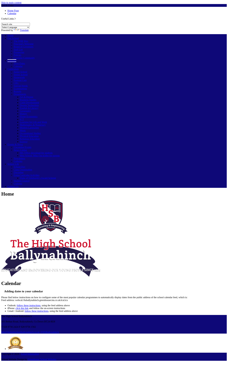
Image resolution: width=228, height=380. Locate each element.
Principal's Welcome (24, 44)
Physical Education (29, 136)
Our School (13, 38)
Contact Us (12, 186)
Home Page (13, 10)
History (23, 113)
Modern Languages (29, 127)
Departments (20, 94)
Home (10, 35)
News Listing (20, 150)
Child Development (29, 102)
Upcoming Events (22, 147)
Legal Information (30, 354)
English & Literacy (29, 108)
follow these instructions (28, 305)
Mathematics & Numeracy (33, 125)
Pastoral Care (20, 80)
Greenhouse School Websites (42, 359)
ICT (22, 119)
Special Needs (21, 85)
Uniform (18, 183)
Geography (25, 111)
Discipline (19, 172)
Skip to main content (11, 2)
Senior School (20, 74)
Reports (17, 91)
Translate (24, 30)
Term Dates (19, 63)
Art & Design (26, 97)
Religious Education (30, 139)
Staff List (18, 49)
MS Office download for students (36, 153)
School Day (19, 166)
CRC (16, 83)
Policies (17, 55)
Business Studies (28, 99)
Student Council (21, 180)
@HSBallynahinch (49, 332)
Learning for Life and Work (33, 122)
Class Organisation (23, 169)
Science (23, 141)
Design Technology (29, 105)
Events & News (15, 144)
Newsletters (19, 158)
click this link (22, 308)
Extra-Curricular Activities (26, 175)
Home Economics (28, 116)
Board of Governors (23, 46)
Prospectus (19, 52)
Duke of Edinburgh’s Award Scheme (38, 178)
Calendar (11, 13)
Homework (19, 77)
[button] (15, 19)
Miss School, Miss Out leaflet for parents (40, 155)
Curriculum (13, 69)
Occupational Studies (30, 133)
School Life (13, 164)
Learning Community (24, 58)
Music (23, 130)
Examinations (20, 88)
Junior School (20, 71)
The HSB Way (21, 41)
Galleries (18, 161)
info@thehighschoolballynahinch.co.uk (20, 332)
